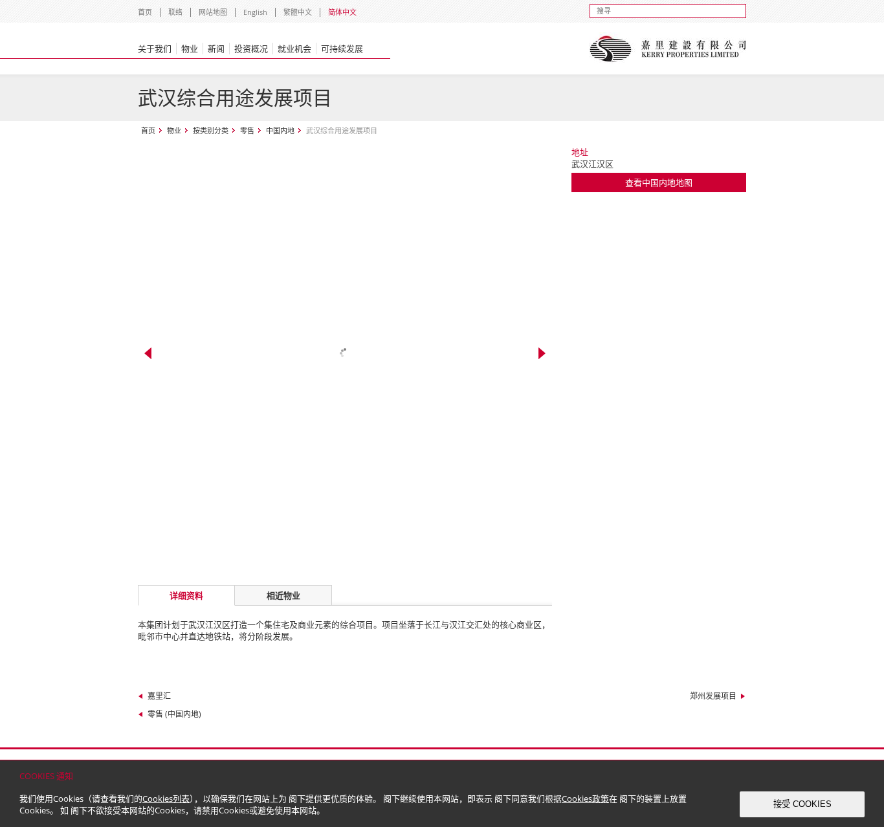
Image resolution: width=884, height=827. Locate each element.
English (255, 12)
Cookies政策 (585, 798)
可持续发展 (342, 48)
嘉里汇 (159, 695)
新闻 (216, 48)
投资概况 (251, 48)
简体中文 (342, 12)
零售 (247, 130)
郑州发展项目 (713, 695)
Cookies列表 (166, 798)
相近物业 (283, 595)
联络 (175, 12)
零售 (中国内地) (174, 714)
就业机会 (294, 48)
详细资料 (186, 595)
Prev (147, 353)
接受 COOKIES (802, 804)
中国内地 (280, 130)
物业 (189, 48)
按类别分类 (210, 130)
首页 (145, 12)
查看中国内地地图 (658, 182)
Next (542, 353)
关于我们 (154, 48)
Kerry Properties (667, 48)
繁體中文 (297, 12)
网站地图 (213, 12)
